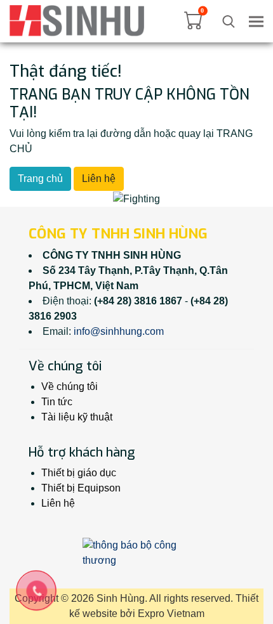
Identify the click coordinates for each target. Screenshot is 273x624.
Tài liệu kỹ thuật (76, 417)
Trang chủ (40, 178)
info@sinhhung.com (119, 331)
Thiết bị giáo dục (78, 472)
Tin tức (56, 401)
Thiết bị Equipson (81, 488)
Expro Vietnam (171, 613)
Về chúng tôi (69, 386)
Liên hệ (99, 178)
